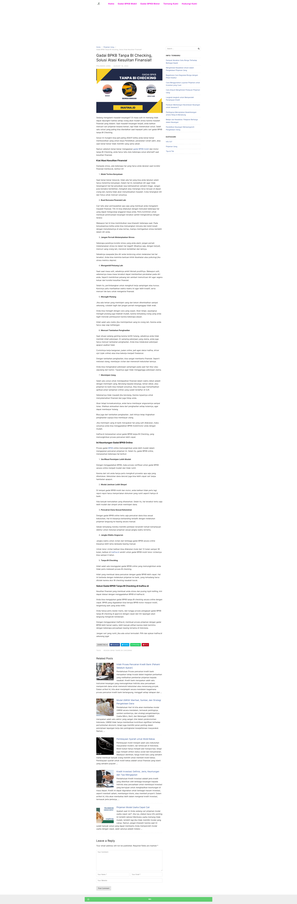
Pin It (146, 644)
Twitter (125, 644)
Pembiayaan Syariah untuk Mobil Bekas (135, 739)
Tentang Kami (170, 4)
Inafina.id (115, 552)
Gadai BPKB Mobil (127, 4)
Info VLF (169, 142)
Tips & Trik (170, 151)
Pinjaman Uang (108, 47)
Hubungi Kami (189, 4)
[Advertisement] (148, 25)
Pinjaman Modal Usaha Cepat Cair (133, 807)
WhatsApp (136, 644)
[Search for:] (183, 48)
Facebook (115, 644)
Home (111, 4)
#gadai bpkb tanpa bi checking (118, 650)
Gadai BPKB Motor (150, 4)
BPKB (110, 448)
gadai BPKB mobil (141, 149)
